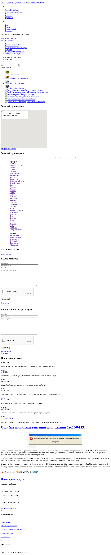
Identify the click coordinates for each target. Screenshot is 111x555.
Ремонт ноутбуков (12, 46)
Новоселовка (14, 198)
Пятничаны (14, 179)
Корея (12, 216)
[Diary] (19, 472)
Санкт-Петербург (11, 10)
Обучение (8, 50)
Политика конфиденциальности (13, 529)
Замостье (13, 191)
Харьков (8, 27)
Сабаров (13, 202)
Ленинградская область (14, 12)
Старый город (15, 183)
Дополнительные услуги (14, 54)
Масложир (13, 222)
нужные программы (8, 38)
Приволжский (15, 243)
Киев (7, 25)
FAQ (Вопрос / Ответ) (9, 526)
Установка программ (30, 98)
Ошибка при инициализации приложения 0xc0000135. (43, 427)
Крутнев (13, 171)
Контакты (40, 3)
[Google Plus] (21, 472)
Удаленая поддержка (14, 3)
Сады (12, 226)
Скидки (26, 3)
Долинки (13, 189)
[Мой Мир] (30, 472)
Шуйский (13, 241)
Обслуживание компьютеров (16, 48)
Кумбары (13, 218)
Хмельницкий (10, 29)
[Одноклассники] (33, 472)
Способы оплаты (7, 418)
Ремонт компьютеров (13, 44)
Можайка (13, 197)
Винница (8, 31)
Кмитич (12, 193)
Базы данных (14, 74)
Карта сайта (5, 522)
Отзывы (33, 3)
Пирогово (13, 200)
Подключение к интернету (15, 52)
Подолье (13, 224)
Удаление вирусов (27, 94)
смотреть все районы (8, 149)
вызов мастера (6, 254)
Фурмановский (15, 237)
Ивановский (14, 235)
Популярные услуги (12, 479)
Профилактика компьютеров (38, 92)
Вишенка (13, 187)
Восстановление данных (19, 79)
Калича (12, 169)
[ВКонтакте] (37, 472)
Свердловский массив (18, 181)
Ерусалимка (14, 212)
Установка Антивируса (32, 96)
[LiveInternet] (24, 472)
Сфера (12, 185)
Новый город (14, 175)
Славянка (13, 228)
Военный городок (16, 210)
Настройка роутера (28, 100)
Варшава (13, 163)
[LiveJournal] (28, 472)
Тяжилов (13, 206)
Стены (12, 220)
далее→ (4, 370)
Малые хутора (15, 173)
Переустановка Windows (34, 90)
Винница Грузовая (16, 165)
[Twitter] (35, 472)
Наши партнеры (7, 533)
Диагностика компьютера (35, 102)
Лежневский (14, 239)
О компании (5, 537)
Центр (12, 208)
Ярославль (9, 18)
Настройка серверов (17, 88)
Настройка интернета (17, 83)
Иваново (8, 14)
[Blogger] (17, 472)
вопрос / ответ (6, 351)
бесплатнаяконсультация (6, 304)
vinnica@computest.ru (8, 508)
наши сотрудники (7, 40)
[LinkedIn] (26, 472)
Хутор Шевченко (16, 230)
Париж (12, 177)
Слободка (13, 204)
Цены (3, 3)
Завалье (12, 167)
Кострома (8, 16)
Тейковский (14, 245)
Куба (11, 195)
